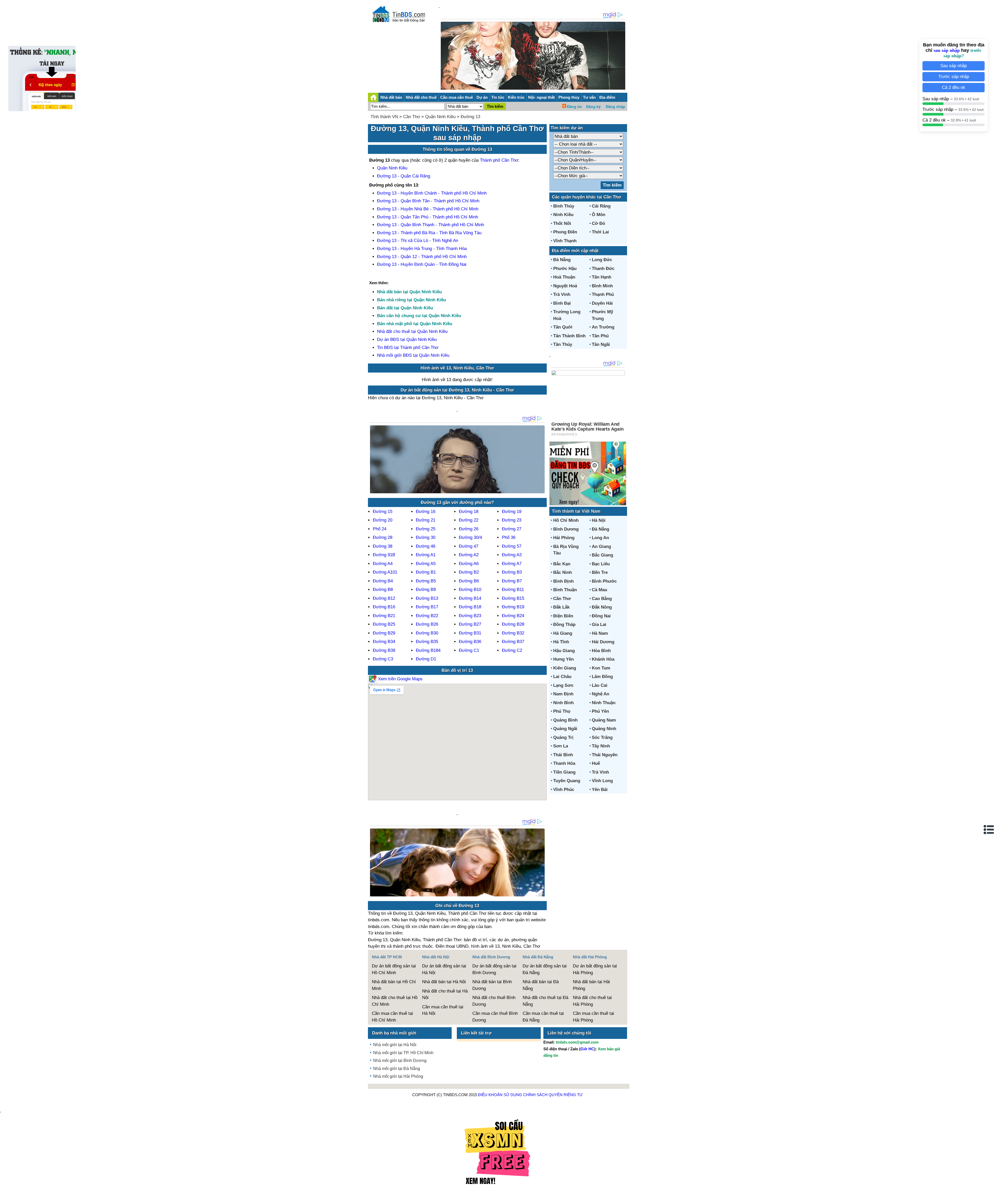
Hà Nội (599, 520)
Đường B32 (513, 633)
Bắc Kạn (561, 563)
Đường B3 (512, 572)
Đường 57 (511, 546)
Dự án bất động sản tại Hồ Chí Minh (394, 969)
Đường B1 (426, 572)
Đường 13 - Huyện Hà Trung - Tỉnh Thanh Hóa (422, 248)
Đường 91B (384, 554)
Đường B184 (428, 650)
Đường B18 (470, 606)
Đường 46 (425, 546)
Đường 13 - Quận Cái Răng (403, 176)
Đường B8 (383, 589)
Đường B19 (513, 606)
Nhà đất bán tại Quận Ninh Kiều (409, 291)
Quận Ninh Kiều (440, 116)
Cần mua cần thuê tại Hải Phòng (593, 1017)
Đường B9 (426, 589)
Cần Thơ (411, 116)
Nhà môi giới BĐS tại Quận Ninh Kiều (413, 355)
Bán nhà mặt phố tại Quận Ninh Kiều (414, 323)
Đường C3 (383, 658)
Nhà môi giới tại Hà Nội (394, 1045)
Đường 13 (470, 116)
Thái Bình (563, 754)
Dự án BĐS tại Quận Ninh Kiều (407, 339)
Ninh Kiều (563, 214)
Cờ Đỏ (598, 223)
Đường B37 (513, 641)
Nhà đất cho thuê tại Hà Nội (445, 994)
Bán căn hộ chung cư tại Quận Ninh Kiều (419, 315)
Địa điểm (607, 97)
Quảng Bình (565, 720)
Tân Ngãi (601, 344)
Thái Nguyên (604, 754)
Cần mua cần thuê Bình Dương (495, 1017)
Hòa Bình (601, 650)
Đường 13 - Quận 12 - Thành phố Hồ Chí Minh (422, 256)
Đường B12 (384, 598)
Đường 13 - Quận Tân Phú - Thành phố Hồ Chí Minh (427, 217)
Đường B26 (427, 624)
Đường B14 (470, 598)
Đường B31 (470, 633)
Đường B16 (384, 606)
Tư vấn (589, 97)
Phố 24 (379, 528)
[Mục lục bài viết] (989, 829)
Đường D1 (426, 658)
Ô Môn (598, 214)
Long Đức (602, 259)
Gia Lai (599, 624)
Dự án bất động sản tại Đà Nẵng (545, 969)
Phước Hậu (565, 268)
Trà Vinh (561, 294)
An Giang (601, 546)
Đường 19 (511, 511)
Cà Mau (599, 589)
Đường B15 (513, 598)
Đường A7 (512, 563)
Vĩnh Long (602, 780)
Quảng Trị (563, 737)
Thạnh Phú (603, 294)
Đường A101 (385, 572)
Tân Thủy (562, 344)
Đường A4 (383, 563)
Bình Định (563, 581)
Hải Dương (603, 641)
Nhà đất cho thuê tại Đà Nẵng (545, 1001)
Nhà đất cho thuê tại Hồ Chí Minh (394, 1001)
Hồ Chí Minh (566, 520)
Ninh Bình (563, 702)
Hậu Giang (564, 650)
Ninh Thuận (603, 702)
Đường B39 (384, 650)
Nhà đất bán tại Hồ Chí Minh (394, 985)
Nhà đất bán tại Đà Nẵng (541, 985)
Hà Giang (562, 633)
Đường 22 (468, 520)
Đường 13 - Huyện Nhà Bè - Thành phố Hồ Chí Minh (427, 208)
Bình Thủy (563, 206)
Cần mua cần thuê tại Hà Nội (442, 1010)
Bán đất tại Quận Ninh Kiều (405, 307)
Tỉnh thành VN (384, 116)
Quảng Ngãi (565, 728)
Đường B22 (427, 615)
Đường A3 (512, 554)
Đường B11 (513, 589)
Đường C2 (512, 650)
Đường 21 (425, 520)
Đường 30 (425, 537)
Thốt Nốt (562, 223)
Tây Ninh (601, 746)
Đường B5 (426, 581)
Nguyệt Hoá (565, 285)
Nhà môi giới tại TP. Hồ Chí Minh (403, 1053)
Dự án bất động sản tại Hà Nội (444, 969)
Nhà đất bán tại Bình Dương (492, 985)
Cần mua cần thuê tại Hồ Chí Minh (392, 1017)
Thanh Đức (603, 268)
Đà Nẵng (562, 259)
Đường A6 (469, 563)
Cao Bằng (602, 598)
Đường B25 (384, 624)
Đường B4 (383, 581)
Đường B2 (469, 572)
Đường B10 (470, 589)
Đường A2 (469, 554)
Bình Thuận (565, 589)
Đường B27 (470, 624)
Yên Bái (600, 789)
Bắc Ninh (562, 572)
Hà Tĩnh (561, 641)
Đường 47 (468, 546)
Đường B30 (427, 633)
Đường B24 (513, 615)
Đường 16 (425, 511)
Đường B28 (513, 624)
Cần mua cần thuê (456, 97)
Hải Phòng (563, 537)
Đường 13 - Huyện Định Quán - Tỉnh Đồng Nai (421, 264)
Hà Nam (600, 633)
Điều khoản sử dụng (500, 1095)
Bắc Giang (602, 555)
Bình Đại (562, 303)
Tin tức (497, 97)
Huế (596, 763)
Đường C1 (469, 650)
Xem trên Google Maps (400, 678)
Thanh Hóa (564, 763)
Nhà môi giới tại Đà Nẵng (396, 1068)
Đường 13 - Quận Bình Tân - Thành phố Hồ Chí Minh (428, 200)
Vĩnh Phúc (563, 789)
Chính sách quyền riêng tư (553, 1095)
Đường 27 (511, 528)
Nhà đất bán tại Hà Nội (444, 981)
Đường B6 (469, 581)
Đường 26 (468, 528)
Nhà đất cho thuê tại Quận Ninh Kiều (412, 331)
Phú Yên (600, 711)
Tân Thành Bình (569, 335)
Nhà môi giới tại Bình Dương (400, 1060)
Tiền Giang (564, 772)
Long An (600, 537)
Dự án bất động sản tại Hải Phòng (595, 969)
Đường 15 (382, 511)
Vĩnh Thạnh (565, 240)
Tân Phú (600, 335)
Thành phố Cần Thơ (499, 160)
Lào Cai (599, 685)
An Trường (603, 327)
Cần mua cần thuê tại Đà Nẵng (543, 1017)
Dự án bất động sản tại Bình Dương (494, 969)
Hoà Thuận (564, 277)
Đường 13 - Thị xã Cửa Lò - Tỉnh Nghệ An (417, 240)
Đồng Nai (601, 615)
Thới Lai (600, 232)
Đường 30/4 (470, 537)
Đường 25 (425, 528)
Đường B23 (470, 615)
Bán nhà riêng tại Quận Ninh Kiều (411, 299)
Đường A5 (426, 563)
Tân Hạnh (601, 277)
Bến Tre (600, 572)
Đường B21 (384, 615)
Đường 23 (511, 520)
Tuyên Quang (566, 780)
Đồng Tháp (564, 624)
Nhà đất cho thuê (421, 97)
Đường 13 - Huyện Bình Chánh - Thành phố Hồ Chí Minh (432, 193)
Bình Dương (566, 529)
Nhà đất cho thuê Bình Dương (493, 1001)
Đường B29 (384, 633)
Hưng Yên (563, 659)
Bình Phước (604, 581)
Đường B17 (427, 606)
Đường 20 (382, 520)
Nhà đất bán (391, 97)
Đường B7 (512, 581)
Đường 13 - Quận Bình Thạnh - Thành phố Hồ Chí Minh (430, 224)
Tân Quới (562, 327)
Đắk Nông (602, 607)
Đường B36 (470, 641)
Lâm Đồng (602, 676)
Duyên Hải (602, 303)
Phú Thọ (561, 711)
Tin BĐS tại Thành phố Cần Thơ (407, 347)
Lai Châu (562, 676)
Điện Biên (563, 615)
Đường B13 (427, 598)
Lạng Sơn (563, 685)
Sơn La (560, 746)
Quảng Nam (604, 720)
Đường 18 (468, 511)
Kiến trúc (516, 97)
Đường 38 (382, 546)
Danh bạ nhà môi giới (394, 1033)
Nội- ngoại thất (541, 97)
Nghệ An (600, 693)
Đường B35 (427, 641)
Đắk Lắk (561, 607)
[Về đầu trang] (990, 1185)
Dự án (482, 97)
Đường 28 (382, 537)
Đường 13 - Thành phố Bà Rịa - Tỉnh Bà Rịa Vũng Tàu (429, 232)
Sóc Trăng (602, 737)
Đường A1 (426, 554)
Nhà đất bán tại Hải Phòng (591, 985)
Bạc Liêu (601, 563)
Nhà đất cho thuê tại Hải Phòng (592, 1001)
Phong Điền (565, 232)
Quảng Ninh (604, 728)
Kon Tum (601, 668)
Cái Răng (601, 206)
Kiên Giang (564, 668)
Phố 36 (508, 537)
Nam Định (563, 693)
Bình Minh (602, 285)
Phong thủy (568, 97)
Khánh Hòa (603, 659)
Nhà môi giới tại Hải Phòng (398, 1076)
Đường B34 (384, 641)
